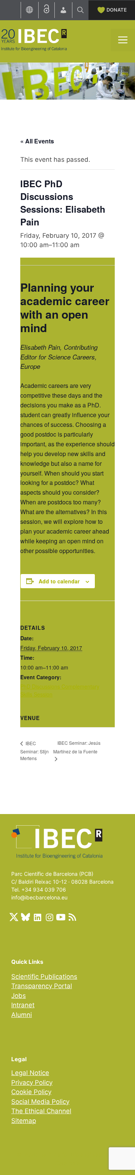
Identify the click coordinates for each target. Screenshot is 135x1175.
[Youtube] (60, 917)
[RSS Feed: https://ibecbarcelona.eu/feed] (72, 917)
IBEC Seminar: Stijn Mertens (34, 750)
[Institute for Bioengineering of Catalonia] (34, 39)
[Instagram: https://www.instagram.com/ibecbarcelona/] (49, 917)
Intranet (22, 1005)
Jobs (18, 995)
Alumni (21, 1014)
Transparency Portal (41, 986)
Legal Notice (30, 1073)
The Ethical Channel (41, 1111)
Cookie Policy (31, 1092)
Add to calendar (59, 581)
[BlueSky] (25, 917)
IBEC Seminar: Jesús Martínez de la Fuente (76, 747)
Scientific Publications (44, 976)
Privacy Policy (31, 1082)
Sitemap (23, 1120)
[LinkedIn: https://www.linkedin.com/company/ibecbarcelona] (37, 917)
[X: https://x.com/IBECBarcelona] (13, 917)
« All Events (37, 141)
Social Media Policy (40, 1101)
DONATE (116, 10)
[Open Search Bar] (80, 10)
